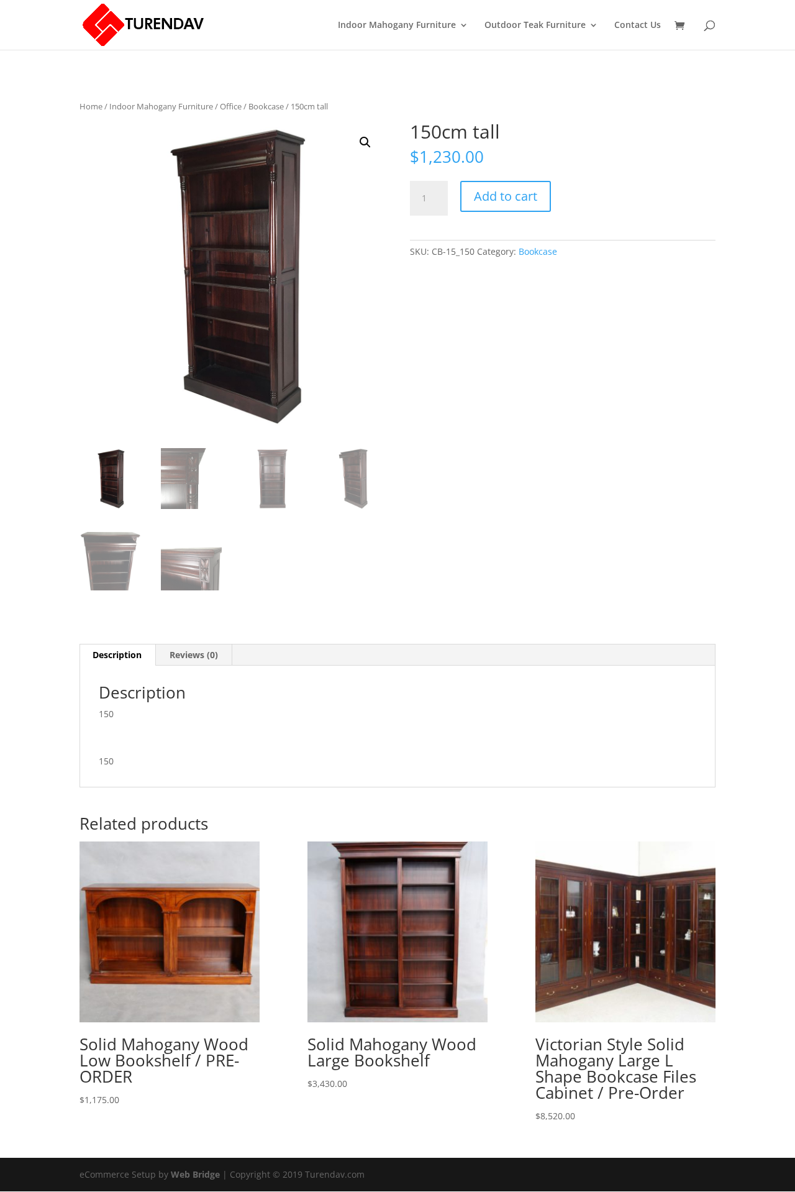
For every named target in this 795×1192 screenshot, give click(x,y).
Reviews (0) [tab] (194, 655)
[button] (365, 142)
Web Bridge (195, 1174)
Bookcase (266, 106)
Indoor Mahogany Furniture (397, 25)
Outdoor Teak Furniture (535, 25)
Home (91, 106)
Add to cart (505, 196)
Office (231, 106)
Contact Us (637, 25)
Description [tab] (117, 655)
